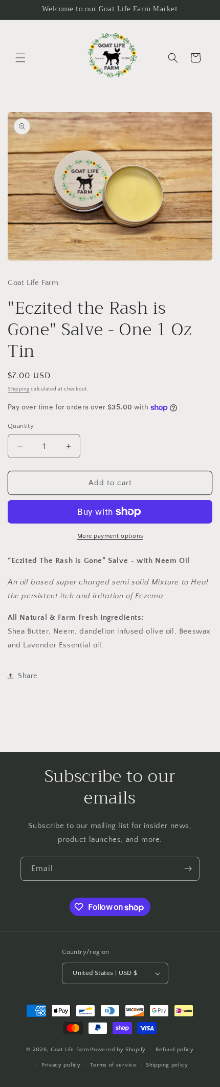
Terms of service (113, 1065)
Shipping (19, 389)
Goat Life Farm (70, 1050)
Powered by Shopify (118, 1050)
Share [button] (27, 676)
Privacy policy (61, 1065)
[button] (20, 58)
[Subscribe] (188, 869)
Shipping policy (167, 1065)
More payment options (110, 536)
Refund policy (175, 1050)
